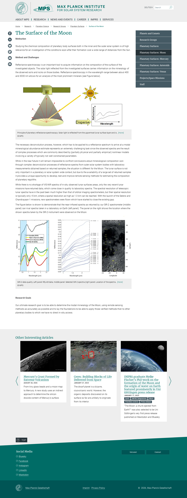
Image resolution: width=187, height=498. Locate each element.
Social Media (24, 451)
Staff (142, 84)
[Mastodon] (10, 52)
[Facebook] (10, 33)
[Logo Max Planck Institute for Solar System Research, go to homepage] (66, 8)
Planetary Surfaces (149, 46)
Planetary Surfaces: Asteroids (154, 65)
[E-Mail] (10, 58)
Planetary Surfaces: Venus (153, 71)
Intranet (133, 452)
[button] (129, 127)
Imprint (86, 488)
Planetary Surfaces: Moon (153, 52)
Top (23, 440)
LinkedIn (23, 470)
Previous (17, 381)
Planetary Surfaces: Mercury (154, 59)
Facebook (23, 461)
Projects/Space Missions (152, 78)
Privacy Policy (98, 488)
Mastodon (24, 475)
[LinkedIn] (10, 39)
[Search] (171, 7)
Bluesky (22, 456)
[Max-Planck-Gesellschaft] (20, 488)
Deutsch (148, 7)
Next (170, 381)
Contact (158, 452)
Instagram (24, 465)
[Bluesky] (10, 46)
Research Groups (148, 40)
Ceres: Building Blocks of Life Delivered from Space (93, 378)
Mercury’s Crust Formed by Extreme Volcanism (41, 378)
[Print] (10, 64)
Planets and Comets (150, 33)
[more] (121, 133)
